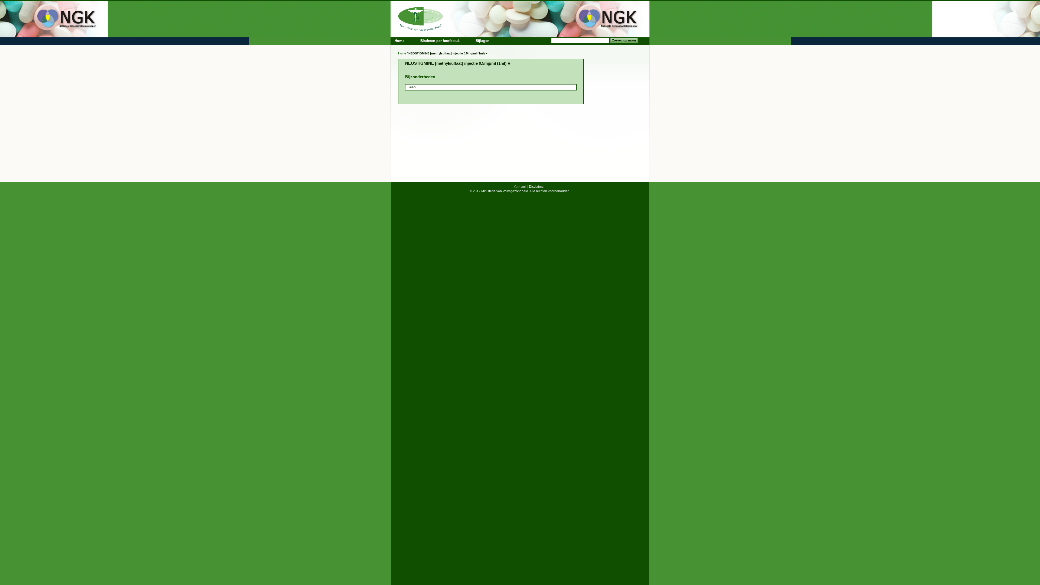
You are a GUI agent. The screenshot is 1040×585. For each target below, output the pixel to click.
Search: (548, 40)
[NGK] (420, 18)
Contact (520, 187)
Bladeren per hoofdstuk (440, 41)
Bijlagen (482, 41)
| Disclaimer (536, 186)
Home (402, 53)
